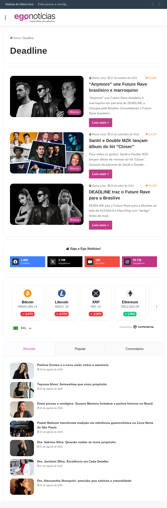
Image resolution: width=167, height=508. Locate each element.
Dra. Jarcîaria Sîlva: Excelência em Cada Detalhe (73, 461)
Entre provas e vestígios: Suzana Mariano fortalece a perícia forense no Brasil (87, 4)
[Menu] (5, 19)
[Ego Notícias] (34, 17)
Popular (80, 349)
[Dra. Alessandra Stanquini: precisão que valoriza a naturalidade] (22, 487)
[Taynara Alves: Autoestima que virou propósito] (22, 390)
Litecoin (61, 302)
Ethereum (130, 302)
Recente (29, 349)
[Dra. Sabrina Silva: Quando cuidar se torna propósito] (22, 448)
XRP (96, 302)
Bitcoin (27, 302)
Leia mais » (100, 122)
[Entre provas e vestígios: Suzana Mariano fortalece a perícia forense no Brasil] (22, 409)
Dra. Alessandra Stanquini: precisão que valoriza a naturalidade (84, 480)
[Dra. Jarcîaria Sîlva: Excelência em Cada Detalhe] (22, 467)
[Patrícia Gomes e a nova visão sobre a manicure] (22, 371)
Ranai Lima (99, 78)
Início (16, 38)
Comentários (134, 349)
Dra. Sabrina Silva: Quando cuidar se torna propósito (76, 442)
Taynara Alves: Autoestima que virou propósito (72, 384)
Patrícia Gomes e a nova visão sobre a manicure (73, 365)
